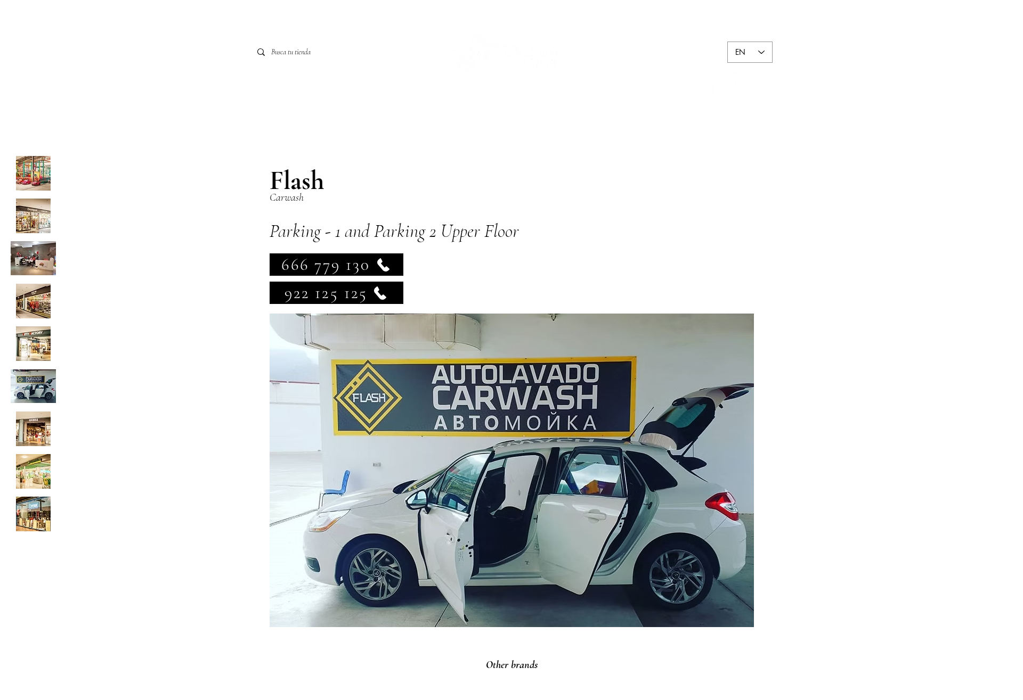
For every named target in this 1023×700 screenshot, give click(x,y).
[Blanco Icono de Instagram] (735, 83)
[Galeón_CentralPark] (33, 173)
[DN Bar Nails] (33, 258)
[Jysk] (33, 514)
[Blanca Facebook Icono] (708, 83)
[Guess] (33, 428)
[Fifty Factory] (33, 343)
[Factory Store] (33, 301)
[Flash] (33, 386)
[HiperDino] (33, 471)
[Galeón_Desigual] (33, 216)
